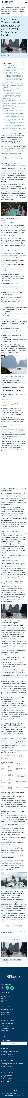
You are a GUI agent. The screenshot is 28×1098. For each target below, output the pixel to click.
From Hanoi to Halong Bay (11, 72)
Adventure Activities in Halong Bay (13, 95)
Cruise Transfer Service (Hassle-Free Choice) (14, 80)
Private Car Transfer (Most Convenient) (15, 76)
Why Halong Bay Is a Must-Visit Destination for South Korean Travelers (13, 66)
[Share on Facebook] (10, 926)
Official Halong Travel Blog (7, 1023)
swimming (17, 594)
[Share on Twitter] (12, 926)
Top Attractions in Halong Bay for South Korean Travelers (13, 89)
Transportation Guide (11, 7)
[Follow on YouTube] (16, 1090)
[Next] (26, 952)
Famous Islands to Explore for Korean (13, 92)
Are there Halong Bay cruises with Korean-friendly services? (15, 123)
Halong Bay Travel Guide (6, 1025)
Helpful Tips (9, 82)
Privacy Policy (4, 1016)
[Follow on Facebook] (11, 1090)
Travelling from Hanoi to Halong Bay (11, 238)
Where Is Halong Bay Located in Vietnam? (13, 83)
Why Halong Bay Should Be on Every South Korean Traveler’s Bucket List (14, 129)
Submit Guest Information (7, 1009)
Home (2, 7)
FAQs (2, 1001)
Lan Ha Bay (12, 643)
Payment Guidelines (5, 1012)
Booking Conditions (5, 1014)
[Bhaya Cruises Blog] (7, 2)
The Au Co (5, 669)
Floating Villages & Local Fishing (12, 93)
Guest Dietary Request (6, 1010)
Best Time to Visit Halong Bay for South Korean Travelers (13, 86)
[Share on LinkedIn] (20, 926)
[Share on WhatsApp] (7, 926)
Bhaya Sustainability (5, 996)
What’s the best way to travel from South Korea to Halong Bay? (15, 117)
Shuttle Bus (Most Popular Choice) (14, 73)
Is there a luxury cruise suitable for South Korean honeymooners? (15, 126)
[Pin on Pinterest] (18, 926)
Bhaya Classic (6, 681)
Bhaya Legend (6, 675)
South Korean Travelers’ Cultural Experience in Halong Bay (14, 97)
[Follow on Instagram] (13, 1090)
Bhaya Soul (6, 662)
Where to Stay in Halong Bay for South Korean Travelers (12, 101)
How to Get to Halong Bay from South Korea (14, 69)
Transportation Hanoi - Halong (8, 1028)
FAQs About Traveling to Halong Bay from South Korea (14, 111)
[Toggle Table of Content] (23, 63)
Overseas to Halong (16, 931)
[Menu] (26, 3)
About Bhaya (4, 995)
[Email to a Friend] (15, 926)
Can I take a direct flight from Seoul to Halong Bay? (14, 120)
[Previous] (1, 952)
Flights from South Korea (10, 70)
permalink (9, 932)
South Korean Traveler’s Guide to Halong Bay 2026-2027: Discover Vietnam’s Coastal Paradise (13, 960)
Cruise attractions (5, 1030)
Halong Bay (23, 931)
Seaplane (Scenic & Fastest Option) (14, 78)
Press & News (4, 1000)
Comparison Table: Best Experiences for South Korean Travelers (13, 107)
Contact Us (3, 998)
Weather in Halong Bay (6, 1026)
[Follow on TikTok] (14, 1090)
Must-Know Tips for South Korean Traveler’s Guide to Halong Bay (14, 104)
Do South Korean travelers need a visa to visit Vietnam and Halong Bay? (15, 114)
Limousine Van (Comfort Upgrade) (14, 75)
